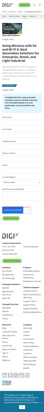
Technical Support (31, 287)
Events (5, 342)
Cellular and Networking (28, 276)
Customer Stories (9, 331)
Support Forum (29, 301)
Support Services (30, 308)
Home (4, 12)
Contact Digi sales (9, 253)
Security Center (14, 16)
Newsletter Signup (12, 260)
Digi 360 (5, 287)
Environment (28, 339)
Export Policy (28, 342)
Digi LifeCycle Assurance (7, 293)
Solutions (6, 267)
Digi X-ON (6, 298)
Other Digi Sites (29, 360)
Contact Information (11, 243)
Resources (12, 12)
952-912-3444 (8, 250)
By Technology (8, 278)
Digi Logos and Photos (8, 337)
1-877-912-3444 (8, 246)
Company (27, 324)
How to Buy (7, 345)
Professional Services (32, 281)
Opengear (6, 307)
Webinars (32, 16)
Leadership (28, 350)
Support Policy (29, 305)
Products (27, 267)
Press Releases (29, 364)
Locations (27, 353)
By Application (8, 274)
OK (22, 407)
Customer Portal (30, 291)
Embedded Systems (31, 271)
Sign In (5, 353)
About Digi (27, 328)
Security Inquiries (30, 246)
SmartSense (7, 315)
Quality (26, 368)
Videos (20, 12)
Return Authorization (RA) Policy (32, 296)
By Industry (7, 271)
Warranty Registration (32, 312)
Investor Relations (31, 346)
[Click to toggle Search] (34, 5)
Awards (26, 331)
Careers (26, 335)
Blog (4, 328)
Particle (5, 311)
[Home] (8, 5)
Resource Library (9, 349)
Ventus (5, 318)
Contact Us (24, 5)
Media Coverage (30, 357)
